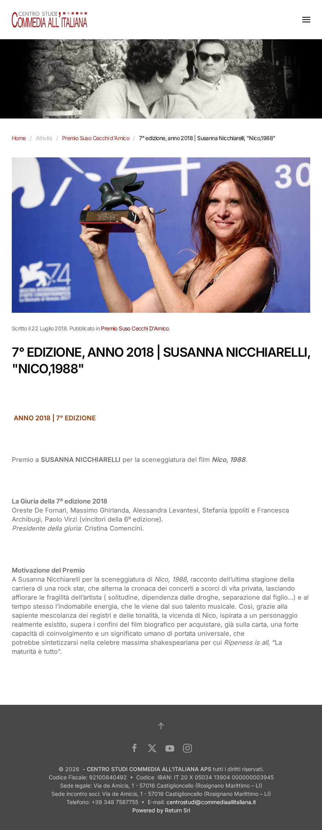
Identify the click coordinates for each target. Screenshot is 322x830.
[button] (306, 19)
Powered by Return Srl (161, 810)
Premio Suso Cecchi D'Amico (134, 328)
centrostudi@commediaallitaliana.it (211, 802)
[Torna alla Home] (49, 19)
